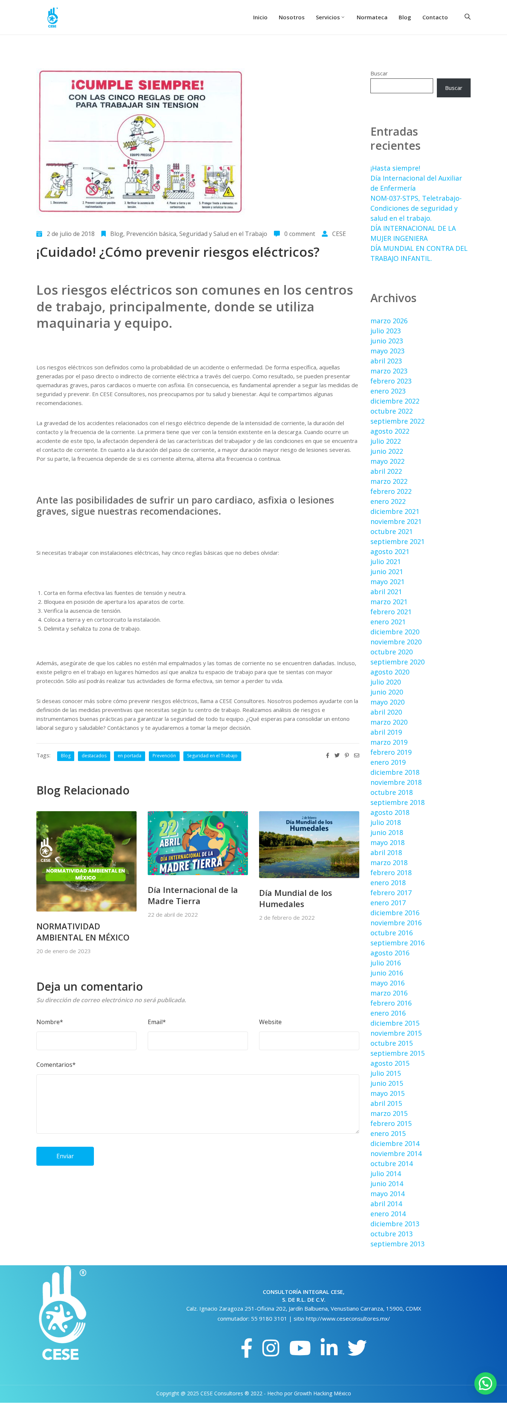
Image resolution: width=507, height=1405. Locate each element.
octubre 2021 (391, 531)
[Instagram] (271, 1348)
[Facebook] (246, 1348)
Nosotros (292, 17)
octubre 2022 (391, 411)
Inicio (260, 17)
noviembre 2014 (396, 1153)
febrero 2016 (391, 1002)
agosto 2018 (389, 812)
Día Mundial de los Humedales (295, 898)
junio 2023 (386, 340)
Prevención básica (151, 234)
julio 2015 (385, 1073)
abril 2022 (386, 471)
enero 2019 (388, 762)
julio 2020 (385, 681)
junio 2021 (386, 571)
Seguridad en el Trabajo (212, 755)
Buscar (379, 73)
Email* (157, 1022)
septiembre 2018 (397, 802)
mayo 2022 (387, 461)
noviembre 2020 (396, 641)
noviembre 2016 (396, 922)
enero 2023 (388, 390)
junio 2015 (386, 1083)
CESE (339, 234)
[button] (485, 1383)
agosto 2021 (389, 551)
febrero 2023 (391, 380)
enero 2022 (388, 501)
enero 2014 (388, 1213)
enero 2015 (388, 1133)
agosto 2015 (389, 1063)
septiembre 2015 (397, 1053)
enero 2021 (388, 621)
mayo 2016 (387, 982)
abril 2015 (386, 1103)
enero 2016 (388, 1013)
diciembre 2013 (394, 1223)
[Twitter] (357, 1348)
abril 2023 (386, 360)
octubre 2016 (391, 932)
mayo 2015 (387, 1093)
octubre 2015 (391, 1043)
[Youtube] (300, 1348)
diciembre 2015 (394, 1023)
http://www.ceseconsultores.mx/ (348, 1318)
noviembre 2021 (396, 521)
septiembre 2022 (397, 421)
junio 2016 (386, 972)
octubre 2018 (391, 792)
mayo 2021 (387, 581)
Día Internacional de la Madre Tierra (193, 895)
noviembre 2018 (396, 782)
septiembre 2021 (397, 541)
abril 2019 (386, 732)
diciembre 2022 (394, 400)
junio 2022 (386, 451)
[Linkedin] (329, 1348)
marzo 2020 (389, 722)
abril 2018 (386, 852)
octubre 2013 (391, 1233)
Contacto (435, 17)
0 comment (299, 234)
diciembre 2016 (394, 912)
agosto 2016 (389, 952)
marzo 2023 (389, 370)
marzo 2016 (389, 992)
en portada (129, 755)
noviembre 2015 (396, 1033)
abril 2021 (386, 591)
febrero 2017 (391, 892)
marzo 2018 (389, 862)
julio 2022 (385, 441)
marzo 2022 (389, 481)
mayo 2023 (387, 350)
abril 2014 (386, 1203)
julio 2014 (385, 1173)
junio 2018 (386, 832)
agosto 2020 (389, 671)
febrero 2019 (391, 752)
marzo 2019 (389, 742)
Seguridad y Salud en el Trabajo (223, 234)
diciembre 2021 (394, 511)
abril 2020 (386, 712)
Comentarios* (56, 1065)
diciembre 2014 (394, 1143)
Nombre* (49, 1022)
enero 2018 (388, 882)
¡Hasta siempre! (395, 168)
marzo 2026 (389, 320)
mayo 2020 (387, 701)
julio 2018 (385, 822)
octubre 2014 (391, 1163)
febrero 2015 (391, 1123)
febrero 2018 (391, 872)
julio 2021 (385, 561)
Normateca (372, 17)
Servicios (328, 17)
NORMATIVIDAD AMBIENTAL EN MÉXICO (83, 931)
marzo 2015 (389, 1113)
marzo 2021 (389, 601)
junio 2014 (386, 1183)
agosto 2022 (389, 431)
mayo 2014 (387, 1193)
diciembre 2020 (394, 631)
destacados (94, 755)
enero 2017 (388, 902)
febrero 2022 (391, 491)
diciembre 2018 (394, 772)
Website (270, 1022)
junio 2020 (386, 691)
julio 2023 (385, 330)
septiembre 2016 (397, 942)
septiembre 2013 (397, 1243)
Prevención (164, 755)
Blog (405, 17)
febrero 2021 (391, 611)
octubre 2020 (391, 651)
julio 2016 (385, 962)
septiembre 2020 (397, 661)
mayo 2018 (387, 842)
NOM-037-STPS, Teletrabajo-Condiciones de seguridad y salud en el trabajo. (416, 208)
